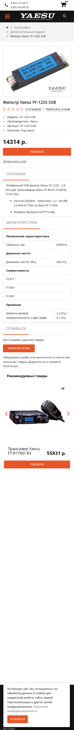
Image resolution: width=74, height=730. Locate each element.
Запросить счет (15, 161)
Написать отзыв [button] (19, 348)
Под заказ (37, 151)
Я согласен (17, 719)
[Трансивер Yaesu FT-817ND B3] (37, 412)
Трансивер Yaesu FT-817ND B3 (24, 451)
